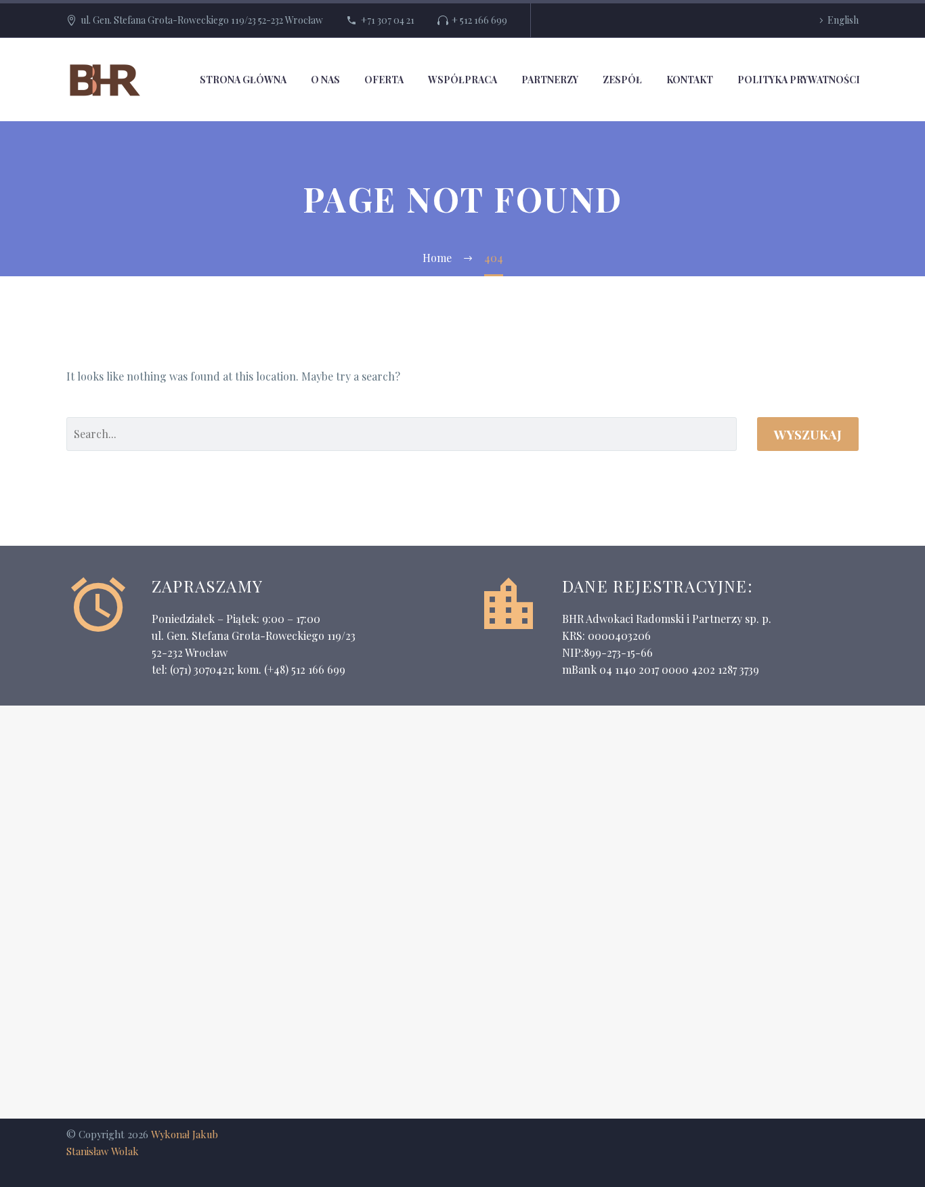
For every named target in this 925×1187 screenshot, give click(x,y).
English (843, 20)
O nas (325, 79)
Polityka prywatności (798, 79)
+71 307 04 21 (387, 20)
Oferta (384, 79)
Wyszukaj (808, 434)
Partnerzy (549, 79)
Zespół (622, 79)
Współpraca (462, 79)
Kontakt (689, 79)
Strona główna (243, 79)
